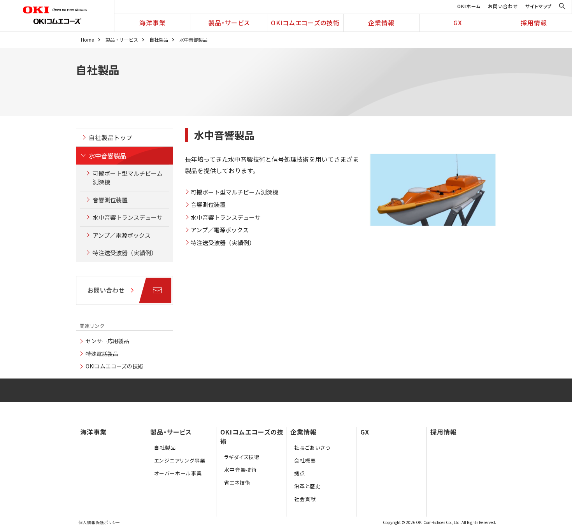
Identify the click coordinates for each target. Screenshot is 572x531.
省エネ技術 (237, 482)
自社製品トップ (110, 137)
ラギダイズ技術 (242, 457)
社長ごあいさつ (312, 447)
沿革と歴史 (307, 486)
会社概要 (305, 460)
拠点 (299, 473)
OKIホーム (469, 6)
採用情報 (534, 22)
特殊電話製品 (102, 354)
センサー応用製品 (107, 341)
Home (87, 39)
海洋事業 (152, 22)
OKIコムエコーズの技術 (305, 22)
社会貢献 (305, 499)
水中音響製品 (107, 155)
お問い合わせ (503, 6)
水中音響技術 (240, 469)
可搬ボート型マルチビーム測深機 (234, 192)
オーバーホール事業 (178, 473)
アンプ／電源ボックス (220, 230)
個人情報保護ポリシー (99, 522)
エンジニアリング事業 (179, 460)
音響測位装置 (208, 204)
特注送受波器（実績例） (223, 242)
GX (457, 22)
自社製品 (158, 39)
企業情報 (381, 22)
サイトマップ (538, 6)
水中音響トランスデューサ (226, 217)
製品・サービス (229, 22)
